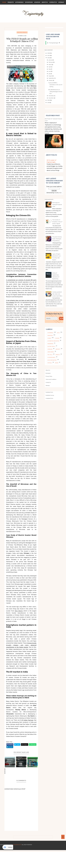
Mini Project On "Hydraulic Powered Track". (57, 204)
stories (49, 338)
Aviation (37, 2)
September (51, 78)
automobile (50, 332)
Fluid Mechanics (51, 357)
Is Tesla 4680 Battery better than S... (31, 761)
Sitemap (61, 2)
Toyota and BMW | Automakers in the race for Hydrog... (55, 84)
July (50, 73)
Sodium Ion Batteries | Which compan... (9, 761)
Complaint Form (49, 398)
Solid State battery (52, 360)
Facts (58, 332)
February (51, 62)
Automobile (19, 2)
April (50, 67)
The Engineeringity (53, 43)
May (50, 69)
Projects (11, 2)
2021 (48, 55)
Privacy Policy (49, 376)
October (51, 80)
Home (4, 2)
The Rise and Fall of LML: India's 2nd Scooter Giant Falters (57, 294)
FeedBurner (58, 193)
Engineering (50, 343)
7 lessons (57, 338)
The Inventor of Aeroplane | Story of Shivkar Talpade (57, 221)
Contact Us (53, 2)
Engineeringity (17, 844)
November (51, 95)
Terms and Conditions (51, 379)
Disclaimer (48, 373)
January (50, 60)
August (50, 76)
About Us (45, 2)
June (50, 71)
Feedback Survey (50, 395)
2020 (48, 53)
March (50, 64)
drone (56, 362)
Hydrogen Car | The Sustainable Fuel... (21, 762)
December (51, 98)
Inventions (29, 2)
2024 (48, 102)
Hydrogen (49, 349)
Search (62, 318)
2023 (48, 100)
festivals (49, 362)
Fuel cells (49, 354)
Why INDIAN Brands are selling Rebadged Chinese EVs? (55, 91)
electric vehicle (22, 32)
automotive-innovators (53, 341)
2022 (48, 57)
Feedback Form (49, 392)
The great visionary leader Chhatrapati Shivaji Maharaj (57, 238)
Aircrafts (58, 349)
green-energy (50, 351)
